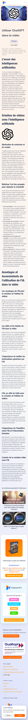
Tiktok (5, 686)
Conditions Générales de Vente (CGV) (13, 672)
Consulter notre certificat (13, 657)
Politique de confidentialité (10, 669)
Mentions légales (8, 666)
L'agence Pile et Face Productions (12, 691)
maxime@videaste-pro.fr (10, 689)
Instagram (6, 683)
